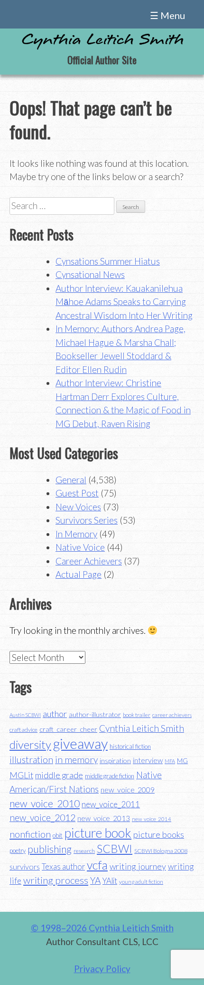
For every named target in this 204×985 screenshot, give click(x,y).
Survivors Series (87, 520)
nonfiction (30, 834)
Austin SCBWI (25, 715)
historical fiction (130, 746)
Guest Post (77, 493)
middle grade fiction (109, 776)
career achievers (172, 715)
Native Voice (80, 547)
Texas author (63, 866)
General (71, 479)
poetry (17, 850)
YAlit (109, 881)
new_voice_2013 (103, 818)
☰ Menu (167, 15)
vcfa (97, 865)
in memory (76, 759)
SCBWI (114, 848)
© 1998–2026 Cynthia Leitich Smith (102, 927)
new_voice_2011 (111, 804)
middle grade (59, 775)
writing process (55, 880)
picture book (98, 833)
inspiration (115, 760)
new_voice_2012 (42, 817)
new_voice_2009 (128, 789)
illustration (31, 759)
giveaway (80, 743)
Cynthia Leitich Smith (141, 728)
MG (182, 760)
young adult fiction (141, 882)
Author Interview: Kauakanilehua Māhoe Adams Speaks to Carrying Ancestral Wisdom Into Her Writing (124, 302)
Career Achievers (89, 560)
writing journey (138, 866)
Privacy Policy (102, 968)
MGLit (21, 775)
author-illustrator (95, 714)
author (55, 713)
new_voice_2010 (44, 803)
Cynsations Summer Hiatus (108, 261)
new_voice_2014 (151, 819)
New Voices (78, 506)
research (84, 850)
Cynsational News (90, 274)
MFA (170, 761)
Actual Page (79, 574)
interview (148, 760)
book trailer (136, 714)
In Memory (76, 533)
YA (95, 880)
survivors (24, 866)
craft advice (23, 729)
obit (58, 835)
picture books (158, 834)
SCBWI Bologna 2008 (160, 850)
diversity (30, 744)
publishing (50, 849)
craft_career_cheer (68, 729)
